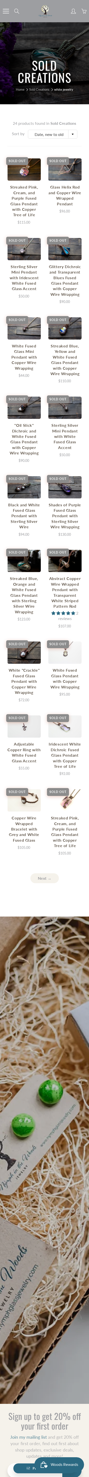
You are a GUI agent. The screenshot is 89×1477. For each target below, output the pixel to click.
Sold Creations (39, 89)
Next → (44, 878)
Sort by (18, 133)
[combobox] (52, 134)
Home (20, 89)
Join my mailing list (28, 1437)
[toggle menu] (5, 11)
